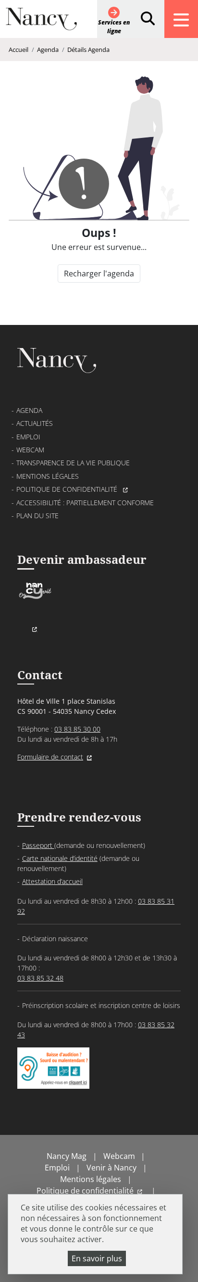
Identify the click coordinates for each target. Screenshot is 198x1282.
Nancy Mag (67, 1156)
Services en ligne (114, 26)
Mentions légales (47, 476)
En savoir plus (97, 1258)
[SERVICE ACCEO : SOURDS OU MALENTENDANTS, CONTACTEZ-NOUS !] (53, 1078)
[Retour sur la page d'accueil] (41, 23)
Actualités (34, 423)
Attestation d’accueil (52, 881)
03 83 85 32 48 (40, 978)
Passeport (38, 845)
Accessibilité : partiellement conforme (85, 502)
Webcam (30, 449)
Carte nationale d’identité (60, 858)
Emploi (28, 436)
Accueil (18, 49)
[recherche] (147, 19)
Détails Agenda (88, 49)
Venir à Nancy (111, 1167)
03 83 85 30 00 (77, 729)
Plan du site (37, 515)
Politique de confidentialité (67, 489)
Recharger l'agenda (99, 273)
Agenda (48, 49)
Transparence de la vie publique (73, 462)
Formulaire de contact (50, 756)
